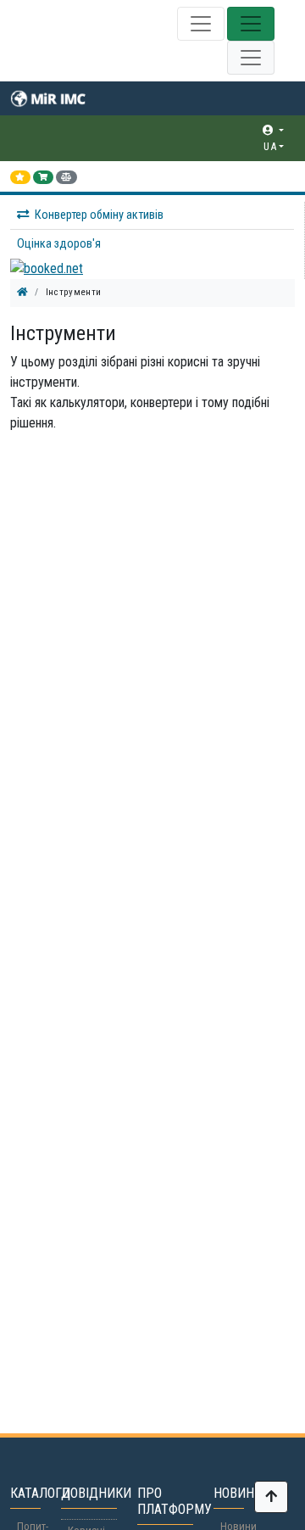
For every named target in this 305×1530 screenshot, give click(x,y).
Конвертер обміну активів (99, 215)
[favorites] (20, 177)
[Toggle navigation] (201, 24)
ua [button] (269, 146)
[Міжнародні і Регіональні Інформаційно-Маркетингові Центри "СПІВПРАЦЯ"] (59, 98)
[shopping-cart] (43, 177)
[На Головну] (22, 292)
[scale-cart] (66, 177)
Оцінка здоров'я (59, 244)
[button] (154, 130)
